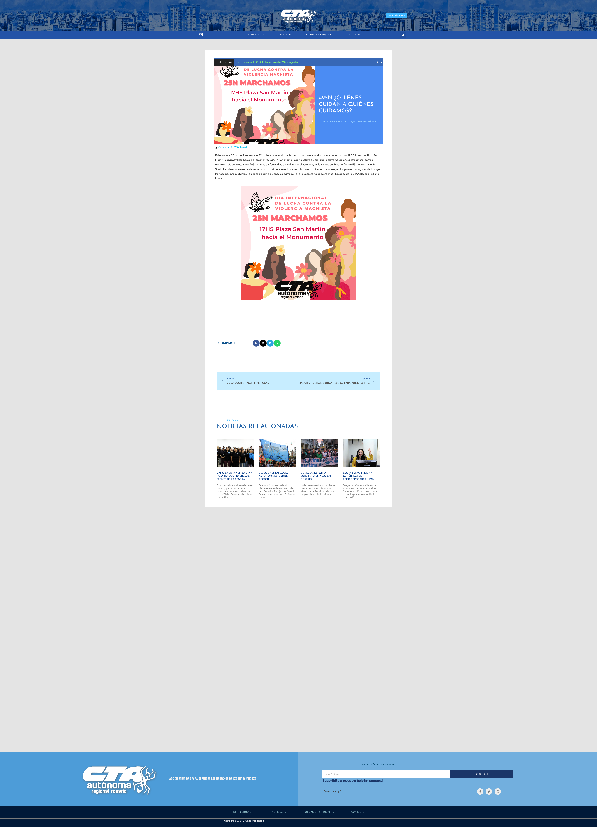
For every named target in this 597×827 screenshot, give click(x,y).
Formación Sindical (319, 35)
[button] (403, 35)
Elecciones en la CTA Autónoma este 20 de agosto (273, 476)
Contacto (354, 35)
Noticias (286, 35)
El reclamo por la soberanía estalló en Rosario (270, 62)
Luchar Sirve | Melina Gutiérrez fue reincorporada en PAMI (359, 476)
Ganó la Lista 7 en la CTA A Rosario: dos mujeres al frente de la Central (234, 476)
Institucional (256, 35)
